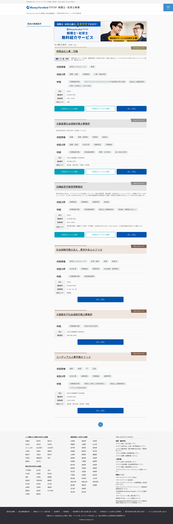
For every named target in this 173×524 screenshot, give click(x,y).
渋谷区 (38, 484)
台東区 (27, 487)
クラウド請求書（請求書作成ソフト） (128, 453)
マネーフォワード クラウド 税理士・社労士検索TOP (40, 13)
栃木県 (73, 465)
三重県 (84, 461)
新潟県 (73, 485)
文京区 (27, 484)
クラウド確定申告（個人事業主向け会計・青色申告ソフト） (131, 449)
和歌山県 (84, 482)
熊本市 (50, 454)
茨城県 (73, 461)
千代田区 (28, 470)
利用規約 (66, 511)
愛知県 (84, 458)
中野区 (38, 487)
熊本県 (95, 475)
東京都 (73, 478)
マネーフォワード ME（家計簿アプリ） (128, 496)
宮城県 (73, 451)
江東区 (27, 494)
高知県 (95, 458)
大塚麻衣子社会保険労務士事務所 (74, 314)
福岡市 (50, 451)
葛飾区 (50, 487)
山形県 (73, 454)
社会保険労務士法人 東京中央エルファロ (79, 249)
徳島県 (95, 448)
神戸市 (38, 461)
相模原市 (39, 458)
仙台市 (27, 444)
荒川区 (50, 473)
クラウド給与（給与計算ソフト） (126, 462)
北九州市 (50, 448)
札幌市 (27, 441)
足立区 (50, 484)
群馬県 (73, 468)
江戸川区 (50, 490)
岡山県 (84, 492)
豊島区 (38, 494)
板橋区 (50, 477)
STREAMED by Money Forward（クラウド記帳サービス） (131, 492)
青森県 (73, 444)
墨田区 (27, 490)
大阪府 (84, 471)
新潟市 (38, 441)
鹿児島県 (95, 482)
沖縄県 (95, 485)
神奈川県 (73, 482)
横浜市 (27, 454)
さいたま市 (28, 448)
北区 (49, 470)
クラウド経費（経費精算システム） (127, 456)
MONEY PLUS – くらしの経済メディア (128, 498)
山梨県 (84, 444)
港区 (26, 477)
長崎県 (95, 468)
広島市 (50, 444)
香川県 (95, 451)
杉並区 (38, 490)
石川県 (73, 488)
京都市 (38, 451)
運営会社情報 (11, 511)
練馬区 (50, 480)
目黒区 (38, 473)
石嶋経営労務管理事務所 (69, 186)
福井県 (84, 441)
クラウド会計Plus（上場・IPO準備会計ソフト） (131, 446)
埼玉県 (73, 471)
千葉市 (27, 451)
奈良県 (84, 478)
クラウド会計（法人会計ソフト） (126, 443)
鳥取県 (84, 485)
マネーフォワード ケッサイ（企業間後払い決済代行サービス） (131, 483)
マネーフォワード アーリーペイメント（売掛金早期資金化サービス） (131, 488)
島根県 (84, 488)
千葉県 (73, 475)
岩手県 (73, 448)
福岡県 (95, 461)
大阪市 (38, 454)
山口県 (95, 444)
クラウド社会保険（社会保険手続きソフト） (130, 464)
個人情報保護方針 (24, 511)
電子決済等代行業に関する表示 (135, 511)
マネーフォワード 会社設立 (124, 480)
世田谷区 (39, 480)
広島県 (95, 441)
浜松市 (38, 444)
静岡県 (84, 454)
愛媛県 (95, 454)
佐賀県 (95, 465)
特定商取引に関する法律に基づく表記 (85, 511)
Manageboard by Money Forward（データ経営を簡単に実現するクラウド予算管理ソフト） (131, 502)
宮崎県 (95, 471)
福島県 (73, 458)
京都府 (84, 468)
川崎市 (27, 458)
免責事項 (57, 511)
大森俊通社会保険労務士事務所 (73, 123)
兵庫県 (84, 475)
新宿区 (27, 480)
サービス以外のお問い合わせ (157, 511)
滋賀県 (84, 465)
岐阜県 (84, 451)
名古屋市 (39, 448)
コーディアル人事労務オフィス (73, 357)
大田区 (38, 477)
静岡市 (27, 461)
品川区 (38, 470)
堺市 (49, 458)
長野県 (84, 448)
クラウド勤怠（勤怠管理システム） (127, 467)
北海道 (73, 441)
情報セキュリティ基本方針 (42, 511)
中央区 (27, 473)
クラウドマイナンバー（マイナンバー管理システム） (131, 470)
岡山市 (50, 441)
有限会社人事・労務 (67, 51)
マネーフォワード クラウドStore (126, 477)
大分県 (95, 478)
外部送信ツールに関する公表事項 (110, 511)
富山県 (73, 492)
